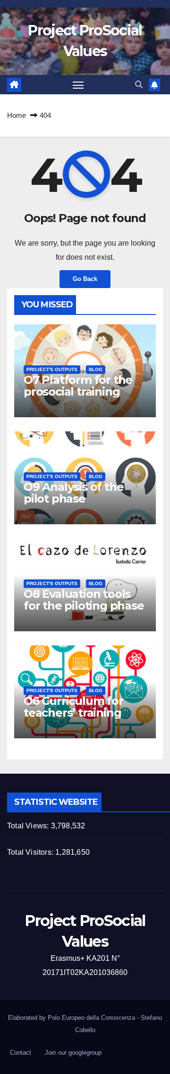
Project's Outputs (51, 369)
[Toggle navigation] (78, 84)
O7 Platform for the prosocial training (78, 385)
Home (16, 115)
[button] (139, 85)
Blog (95, 369)
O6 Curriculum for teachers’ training (73, 706)
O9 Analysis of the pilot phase (73, 492)
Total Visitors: (31, 852)
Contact (20, 1052)
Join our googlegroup (73, 1052)
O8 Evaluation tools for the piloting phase (84, 599)
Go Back (85, 278)
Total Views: (29, 826)
